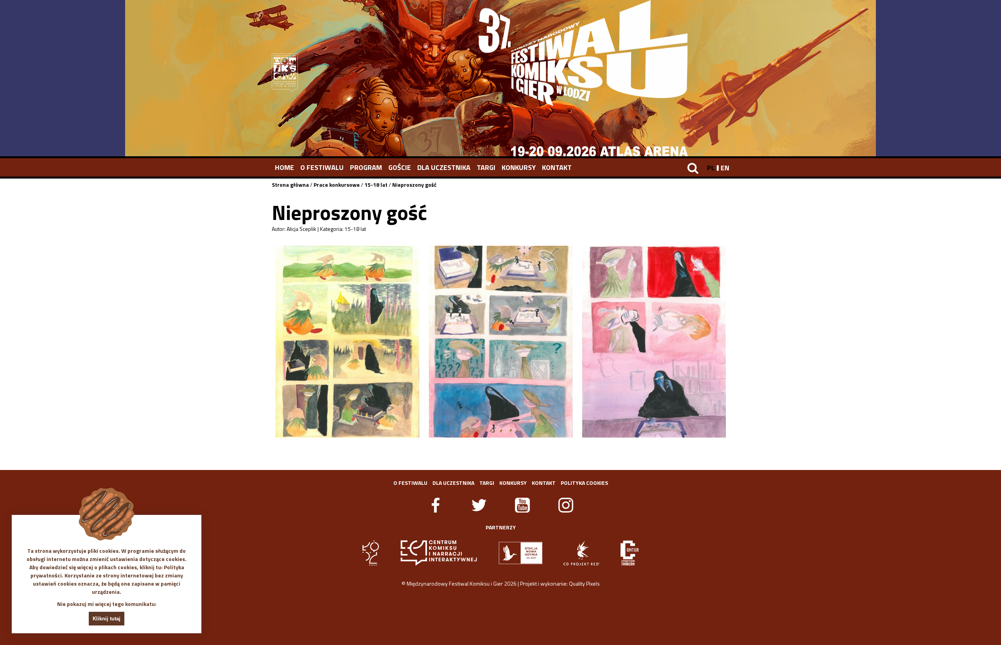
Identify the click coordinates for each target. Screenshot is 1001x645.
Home (284, 167)
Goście (399, 167)
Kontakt (557, 167)
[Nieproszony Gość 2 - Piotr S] (500, 342)
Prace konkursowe (337, 184)
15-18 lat (375, 184)
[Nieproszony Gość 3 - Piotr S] (653, 342)
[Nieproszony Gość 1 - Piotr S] (347, 342)
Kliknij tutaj (106, 619)
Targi (486, 167)
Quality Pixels (584, 583)
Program (366, 167)
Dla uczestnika (443, 167)
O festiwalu (322, 167)
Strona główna (290, 184)
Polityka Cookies (584, 483)
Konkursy (519, 167)
